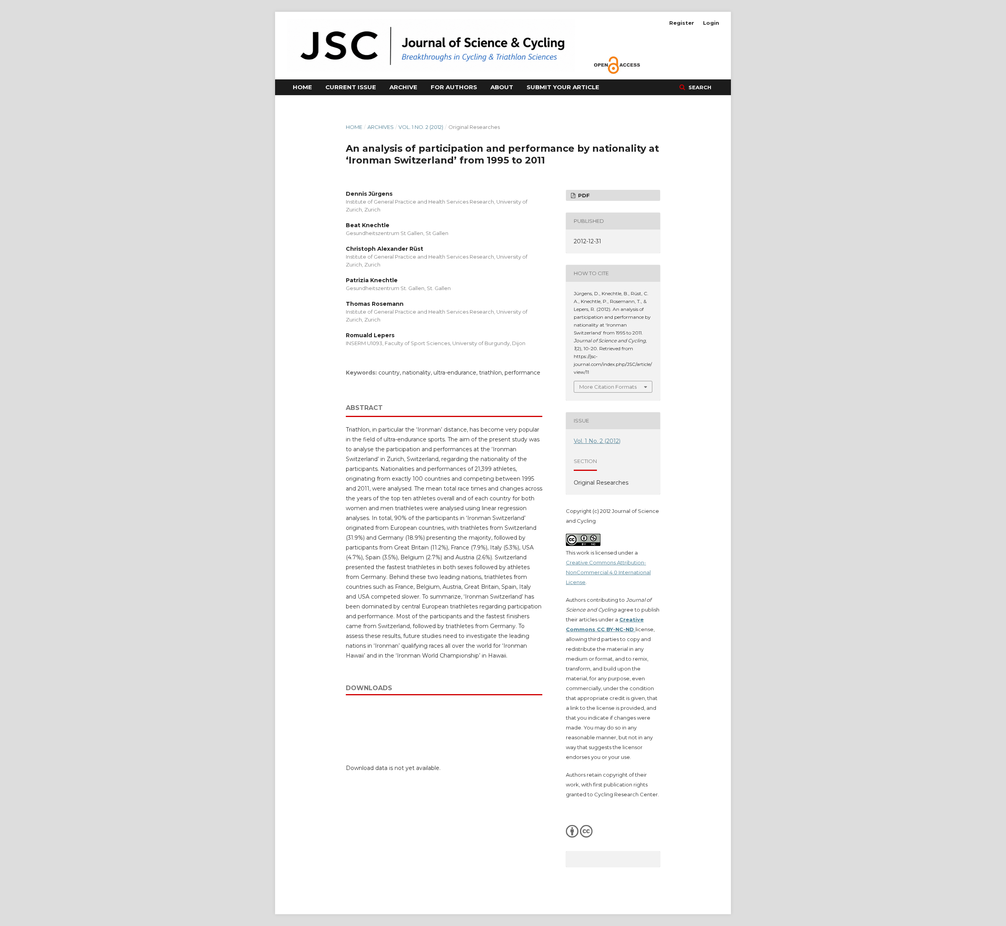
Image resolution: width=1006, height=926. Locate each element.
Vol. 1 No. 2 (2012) (420, 127)
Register (681, 23)
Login (711, 23)
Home (302, 87)
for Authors (454, 87)
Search (699, 87)
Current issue (350, 87)
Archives (380, 127)
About (501, 87)
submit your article (563, 87)
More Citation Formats (608, 387)
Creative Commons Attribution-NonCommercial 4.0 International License (608, 572)
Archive (403, 87)
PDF (583, 195)
